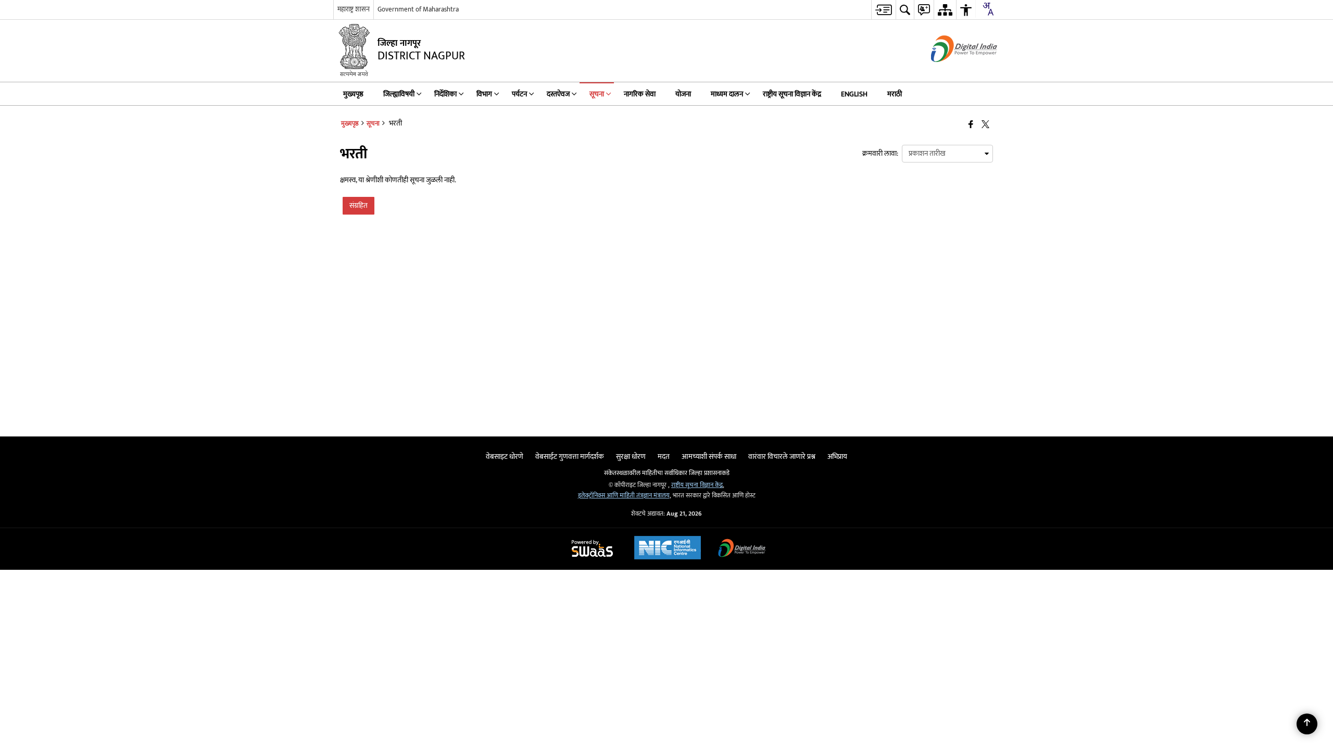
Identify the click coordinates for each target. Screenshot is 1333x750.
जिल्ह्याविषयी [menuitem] (398, 94)
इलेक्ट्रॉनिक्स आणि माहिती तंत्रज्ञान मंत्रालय (624, 496)
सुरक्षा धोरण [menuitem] (631, 457)
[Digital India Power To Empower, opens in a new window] (742, 549)
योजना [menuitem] (683, 94)
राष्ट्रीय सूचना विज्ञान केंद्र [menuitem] (792, 94)
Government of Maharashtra (418, 9)
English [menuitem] (854, 94)
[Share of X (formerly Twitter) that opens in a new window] (985, 125)
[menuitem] (883, 9)
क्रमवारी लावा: (880, 153)
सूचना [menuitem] (596, 94)
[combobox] (988, 9)
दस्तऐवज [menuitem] (558, 94)
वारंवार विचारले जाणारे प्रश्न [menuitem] (781, 457)
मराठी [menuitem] (894, 94)
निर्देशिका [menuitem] (445, 94)
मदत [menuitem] (664, 457)
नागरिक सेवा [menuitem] (640, 94)
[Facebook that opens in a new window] (970, 125)
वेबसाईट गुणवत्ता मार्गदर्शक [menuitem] (569, 457)
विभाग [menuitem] (484, 94)
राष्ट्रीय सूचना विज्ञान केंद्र (697, 485)
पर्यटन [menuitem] (519, 94)
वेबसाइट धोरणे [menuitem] (504, 457)
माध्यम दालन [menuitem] (727, 94)
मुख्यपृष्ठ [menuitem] (353, 94)
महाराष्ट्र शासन (353, 9)
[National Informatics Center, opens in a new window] (667, 549)
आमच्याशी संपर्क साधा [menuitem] (709, 457)
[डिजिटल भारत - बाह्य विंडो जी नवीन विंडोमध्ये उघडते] (951, 71)
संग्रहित (358, 205)
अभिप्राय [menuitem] (837, 457)
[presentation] (947, 153)
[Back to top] (1307, 724)
